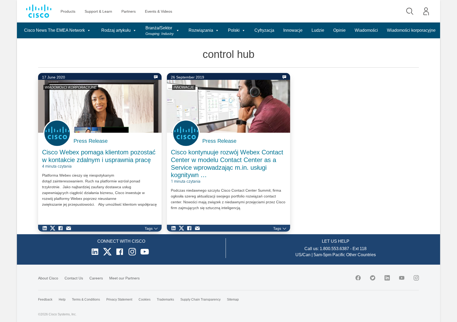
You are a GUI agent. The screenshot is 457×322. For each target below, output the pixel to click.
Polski (234, 30)
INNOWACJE (183, 87)
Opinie (339, 30)
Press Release (91, 141)
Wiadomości (366, 30)
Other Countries (361, 254)
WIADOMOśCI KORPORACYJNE (71, 87)
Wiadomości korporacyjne (411, 30)
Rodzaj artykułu (116, 30)
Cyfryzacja (264, 30)
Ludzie (318, 30)
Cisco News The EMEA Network (54, 30)
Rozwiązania (201, 30)
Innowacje (293, 30)
